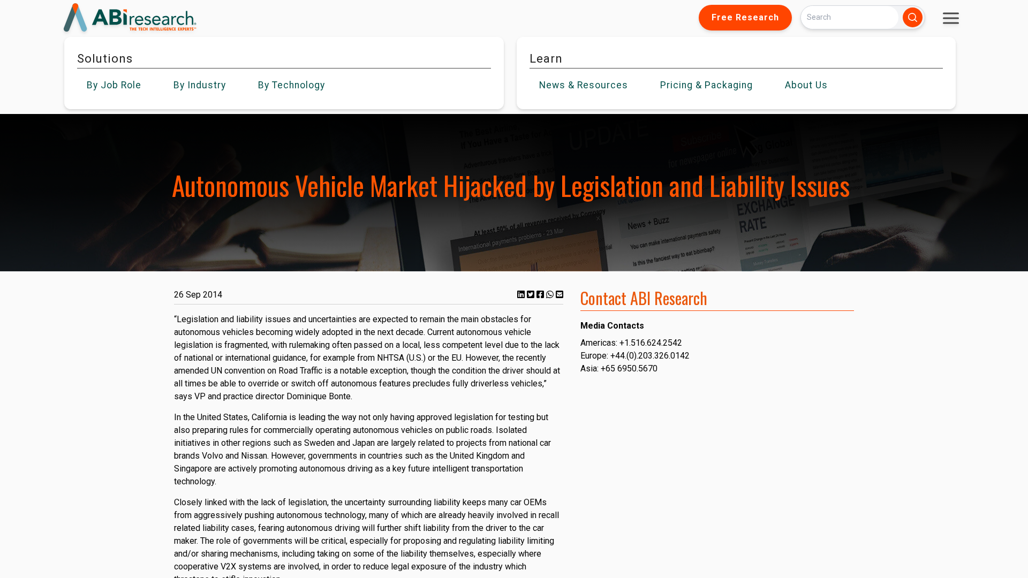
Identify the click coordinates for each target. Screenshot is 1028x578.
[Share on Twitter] (531, 295)
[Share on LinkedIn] (522, 295)
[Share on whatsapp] (551, 295)
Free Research (745, 17)
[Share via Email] (559, 295)
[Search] (913, 17)
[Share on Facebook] (541, 295)
